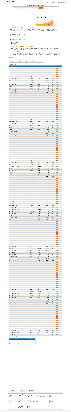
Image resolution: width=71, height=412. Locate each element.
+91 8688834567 (53, 2)
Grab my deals (29, 400)
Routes (10, 402)
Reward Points (20, 401)
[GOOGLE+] (49, 397)
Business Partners (38, 401)
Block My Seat (20, 397)
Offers (28, 396)
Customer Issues (29, 395)
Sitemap (10, 405)
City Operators (29, 407)
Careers (10, 396)
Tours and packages (30, 394)
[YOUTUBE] (49, 401)
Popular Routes (29, 405)
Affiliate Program (38, 400)
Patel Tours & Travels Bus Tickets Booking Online (27, 28)
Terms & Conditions (12, 400)
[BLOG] (49, 400)
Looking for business (39, 394)
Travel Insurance (20, 400)
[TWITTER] (49, 396)
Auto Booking (20, 395)
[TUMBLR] (49, 405)
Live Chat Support (20, 406)
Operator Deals (29, 402)
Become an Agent (38, 397)
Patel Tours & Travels (12, 46)
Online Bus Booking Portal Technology (42, 396)
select (57, 72)
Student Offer (20, 394)
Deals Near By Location (30, 401)
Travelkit (19, 396)
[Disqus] (35, 355)
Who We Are (10, 394)
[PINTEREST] (49, 402)
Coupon (19, 402)
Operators (10, 401)
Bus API (37, 395)
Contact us (10, 395)
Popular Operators (29, 406)
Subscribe (28, 397)
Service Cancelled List (21, 405)
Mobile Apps (19, 407)
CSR (9, 397)
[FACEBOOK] (49, 395)
